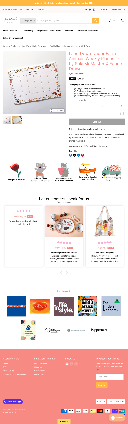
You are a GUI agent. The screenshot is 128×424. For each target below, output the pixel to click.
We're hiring (39, 374)
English (102, 9)
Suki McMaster (77, 73)
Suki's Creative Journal (13, 38)
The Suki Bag (27, 30)
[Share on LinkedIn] (78, 155)
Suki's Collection (10, 30)
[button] (62, 272)
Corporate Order (40, 363)
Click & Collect (29, 9)
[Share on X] (74, 155)
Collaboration (39, 371)
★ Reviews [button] (64, 421)
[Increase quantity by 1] (121, 105)
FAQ (21, 9)
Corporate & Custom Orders (49, 30)
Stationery (15, 46)
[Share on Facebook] (70, 155)
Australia (117, 9)
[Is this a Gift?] (122, 114)
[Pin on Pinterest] (82, 155)
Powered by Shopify (9, 412)
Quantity (82, 100)
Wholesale (68, 30)
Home (5, 46)
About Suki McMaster (10, 9)
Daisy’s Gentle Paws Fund (87, 30)
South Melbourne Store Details (15, 374)
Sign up (102, 385)
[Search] (95, 20)
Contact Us (40, 9)
